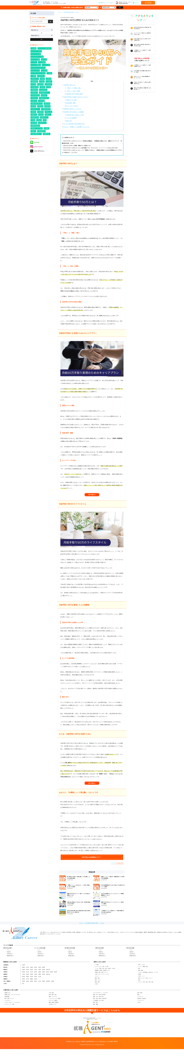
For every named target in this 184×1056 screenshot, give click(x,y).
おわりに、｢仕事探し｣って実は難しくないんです (76, 127)
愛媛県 (31, 978)
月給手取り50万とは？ (70, 85)
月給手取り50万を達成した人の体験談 (74, 112)
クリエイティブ (140, 1000)
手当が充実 (41, 100)
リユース (97, 976)
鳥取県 (23, 976)
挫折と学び (69, 121)
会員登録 (149, 2)
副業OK (42, 78)
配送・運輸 (95, 1004)
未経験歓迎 (40, 111)
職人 (45, 120)
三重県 (23, 974)
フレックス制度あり (36, 64)
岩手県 (27, 967)
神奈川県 (48, 969)
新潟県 (23, 971)
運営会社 (116, 1041)
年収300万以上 (43, 89)
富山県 (27, 971)
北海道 (23, 964)
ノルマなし (34, 62)
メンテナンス (140, 996)
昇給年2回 (40, 106)
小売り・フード (141, 976)
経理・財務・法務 (52, 994)
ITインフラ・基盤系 (53, 1000)
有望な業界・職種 (70, 103)
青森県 (23, 967)
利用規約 (83, 1041)
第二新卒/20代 (120, 863)
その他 (96, 983)
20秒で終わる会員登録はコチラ (91, 857)
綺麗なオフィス (44, 117)
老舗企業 (39, 120)
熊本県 (35, 981)
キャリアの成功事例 (71, 118)
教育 (139, 980)
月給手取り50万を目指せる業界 (74, 94)
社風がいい (48, 114)
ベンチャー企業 (46, 64)
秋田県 (35, 967)
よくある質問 (110, 1041)
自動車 (139, 974)
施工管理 (34, 106)
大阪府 (35, 974)
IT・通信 (96, 964)
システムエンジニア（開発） (55, 998)
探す (120, 7)
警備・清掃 (97, 981)
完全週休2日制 (35, 87)
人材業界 (34, 76)
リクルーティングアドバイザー (38, 67)
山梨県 (39, 971)
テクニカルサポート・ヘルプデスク (100, 992)
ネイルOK (44, 59)
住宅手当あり (41, 76)
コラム (77, 12)
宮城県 (31, 967)
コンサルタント (8, 1000)
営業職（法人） (8, 992)
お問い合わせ (102, 1041)
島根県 (27, 976)
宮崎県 (43, 981)
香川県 (27, 978)
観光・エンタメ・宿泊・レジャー (145, 978)
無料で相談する (91, 494)
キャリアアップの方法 (72, 106)
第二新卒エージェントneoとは (73, 1041)
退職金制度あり (41, 131)
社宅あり (41, 114)
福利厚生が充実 (35, 117)
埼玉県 (35, 969)
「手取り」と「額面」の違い (73, 88)
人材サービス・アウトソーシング (102, 974)
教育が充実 (47, 103)
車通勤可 (47, 128)
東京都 (43, 969)
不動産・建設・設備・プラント (101, 972)
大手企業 (34, 84)
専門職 (48, 87)
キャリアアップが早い (36, 51)
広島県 (35, 976)
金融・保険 (140, 970)
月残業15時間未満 (46, 109)
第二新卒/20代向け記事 (69, 12)
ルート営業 (44, 70)
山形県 (39, 967)
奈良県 (43, 974)
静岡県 (51, 971)
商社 (139, 968)
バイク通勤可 (42, 62)
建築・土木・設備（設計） (98, 996)
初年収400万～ (35, 78)
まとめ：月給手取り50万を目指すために (74, 124)
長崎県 (31, 981)
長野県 (43, 971)
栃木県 (27, 969)
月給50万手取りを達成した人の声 (75, 115)
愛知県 (55, 971)
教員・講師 (139, 992)
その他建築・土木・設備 (98, 1000)
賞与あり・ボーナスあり (37, 128)
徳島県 (23, 978)
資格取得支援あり (36, 125)
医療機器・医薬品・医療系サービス (102, 970)
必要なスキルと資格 (71, 100)
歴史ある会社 (49, 111)
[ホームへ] (35, 3)
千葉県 (39, 969)
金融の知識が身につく (36, 133)
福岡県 (23, 981)
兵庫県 (39, 974)
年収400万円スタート (45, 92)
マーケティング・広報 (9, 1004)
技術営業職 (7, 996)
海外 (23, 983)
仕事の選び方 (10, 953)
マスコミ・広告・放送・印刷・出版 (145, 981)
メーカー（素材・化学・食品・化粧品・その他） (105, 968)
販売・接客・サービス (9, 998)
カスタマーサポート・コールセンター (12, 1002)
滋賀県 (27, 974)
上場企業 (50, 73)
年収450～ (44, 95)
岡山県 (31, 976)
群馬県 (31, 969)
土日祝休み (49, 81)
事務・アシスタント (53, 996)
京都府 (31, 974)
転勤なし (34, 131)
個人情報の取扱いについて (92, 1041)
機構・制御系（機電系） (54, 1002)
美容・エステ (97, 980)
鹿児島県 (48, 981)
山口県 (39, 976)
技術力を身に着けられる (37, 103)
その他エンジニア (52, 1004)
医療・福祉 (95, 1002)
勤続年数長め (35, 81)
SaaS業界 (34, 48)
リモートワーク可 (36, 70)
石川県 (31, 971)
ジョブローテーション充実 (37, 56)
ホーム (59, 12)
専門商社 (43, 87)
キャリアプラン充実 (36, 53)
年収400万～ (35, 92)
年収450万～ (35, 98)
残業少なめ (34, 114)
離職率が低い (47, 133)
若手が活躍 (34, 122)
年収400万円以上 (35, 95)
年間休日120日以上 (44, 98)
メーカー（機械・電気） (143, 966)
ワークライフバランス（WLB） (38, 73)
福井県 (35, 971)
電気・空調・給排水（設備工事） (100, 998)
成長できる (34, 100)
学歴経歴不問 (49, 84)
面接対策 (9, 951)
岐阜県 (47, 971)
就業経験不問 (35, 89)
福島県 (43, 967)
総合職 (33, 120)
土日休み (42, 81)
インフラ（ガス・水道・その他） (102, 966)
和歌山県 (48, 974)
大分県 (39, 981)
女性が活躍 (40, 84)
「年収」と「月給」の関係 (73, 91)
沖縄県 (52, 981)
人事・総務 (51, 992)
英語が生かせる (42, 122)
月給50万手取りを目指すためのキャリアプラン (76, 97)
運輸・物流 (97, 978)
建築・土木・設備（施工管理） (99, 994)
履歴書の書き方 (10, 955)
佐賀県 (27, 981)
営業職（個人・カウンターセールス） (12, 994)
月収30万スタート (36, 109)
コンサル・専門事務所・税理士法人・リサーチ (148, 972)
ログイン (136, 2)
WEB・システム (141, 964)
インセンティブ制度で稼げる (45, 48)
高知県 (35, 978)
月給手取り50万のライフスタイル (72, 109)
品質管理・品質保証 (141, 998)
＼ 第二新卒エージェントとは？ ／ (106, 2)
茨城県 (23, 969)
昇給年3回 (47, 106)
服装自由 (34, 111)
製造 (138, 994)
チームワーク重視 (36, 59)
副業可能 (49, 78)
